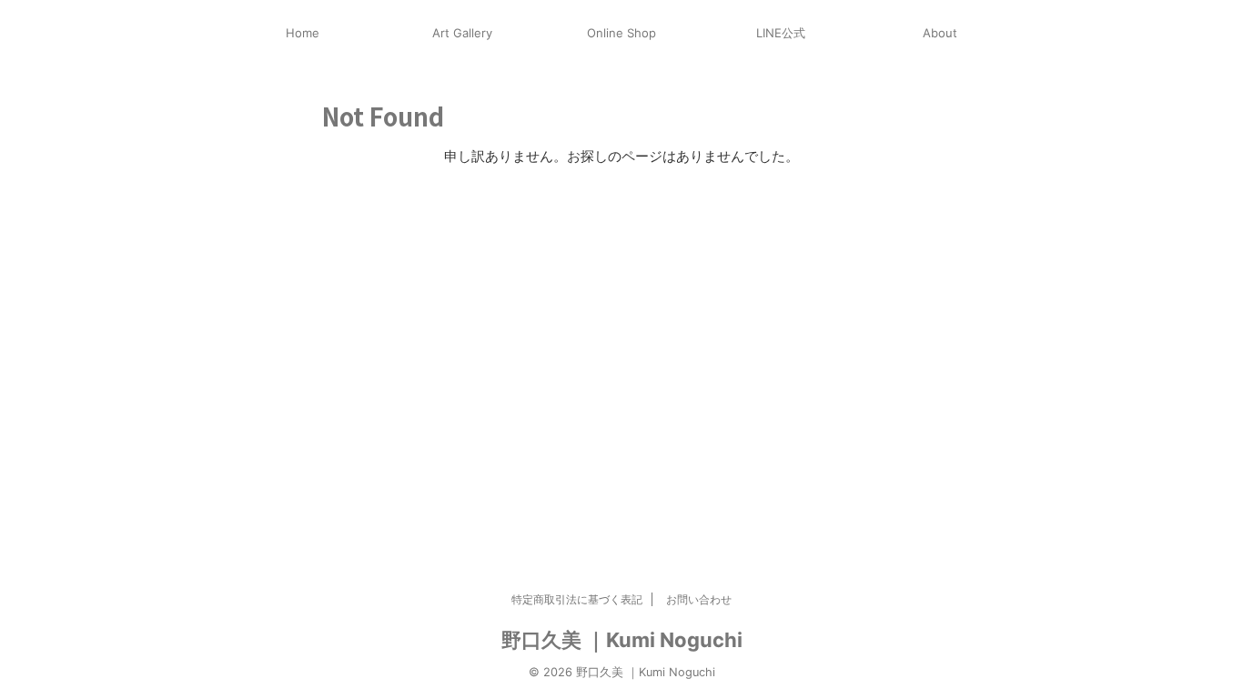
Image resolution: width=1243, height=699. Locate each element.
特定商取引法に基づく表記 (576, 599)
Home (302, 32)
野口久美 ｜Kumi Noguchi (622, 640)
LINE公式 (780, 32)
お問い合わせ (699, 599)
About (940, 32)
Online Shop (621, 32)
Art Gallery (462, 32)
